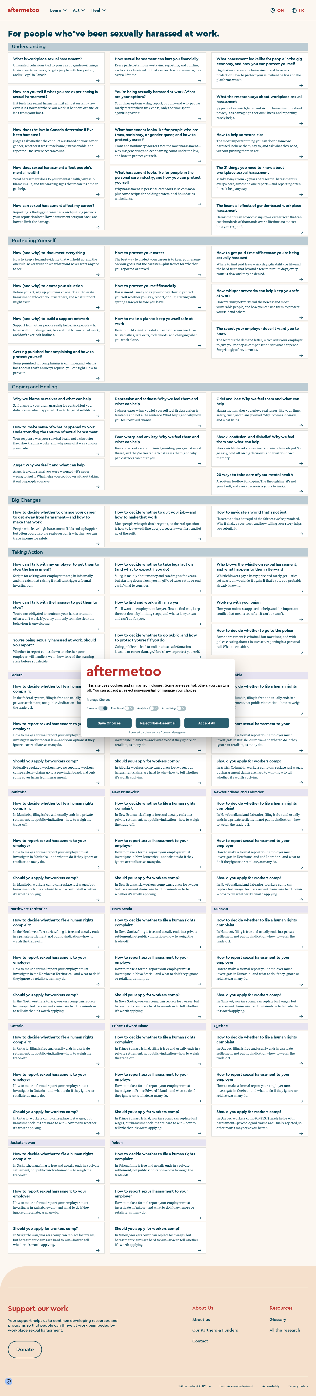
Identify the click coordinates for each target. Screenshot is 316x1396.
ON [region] (280, 10)
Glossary (278, 1319)
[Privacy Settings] (9, 1381)
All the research (285, 1330)
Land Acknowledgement (236, 1386)
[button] (58, 10)
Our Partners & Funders (215, 1330)
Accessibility (271, 1386)
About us (201, 1319)
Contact (200, 1341)
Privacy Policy (298, 1386)
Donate (25, 1349)
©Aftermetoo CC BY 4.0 (194, 1386)
